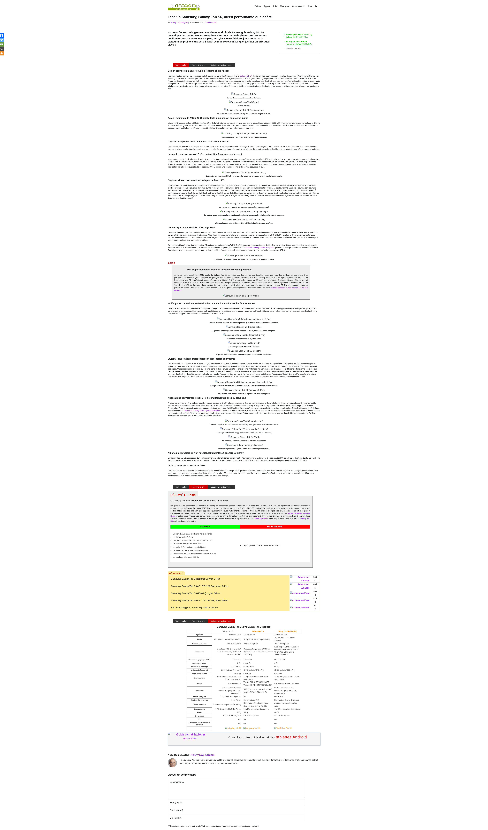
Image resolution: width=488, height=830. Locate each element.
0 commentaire (210, 23)
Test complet (180, 65)
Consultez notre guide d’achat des (267, 737)
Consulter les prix (293, 48)
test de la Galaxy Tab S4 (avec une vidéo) (202, 410)
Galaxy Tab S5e (258, 631)
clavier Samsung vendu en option (259, 248)
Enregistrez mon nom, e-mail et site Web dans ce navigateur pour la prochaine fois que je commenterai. (214, 826)
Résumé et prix (198, 65)
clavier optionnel (261, 518)
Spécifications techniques (222, 65)
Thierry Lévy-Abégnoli (179, 23)
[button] (316, 6)
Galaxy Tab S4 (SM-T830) (287, 631)
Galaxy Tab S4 (246, 76)
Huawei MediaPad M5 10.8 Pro (299, 44)
